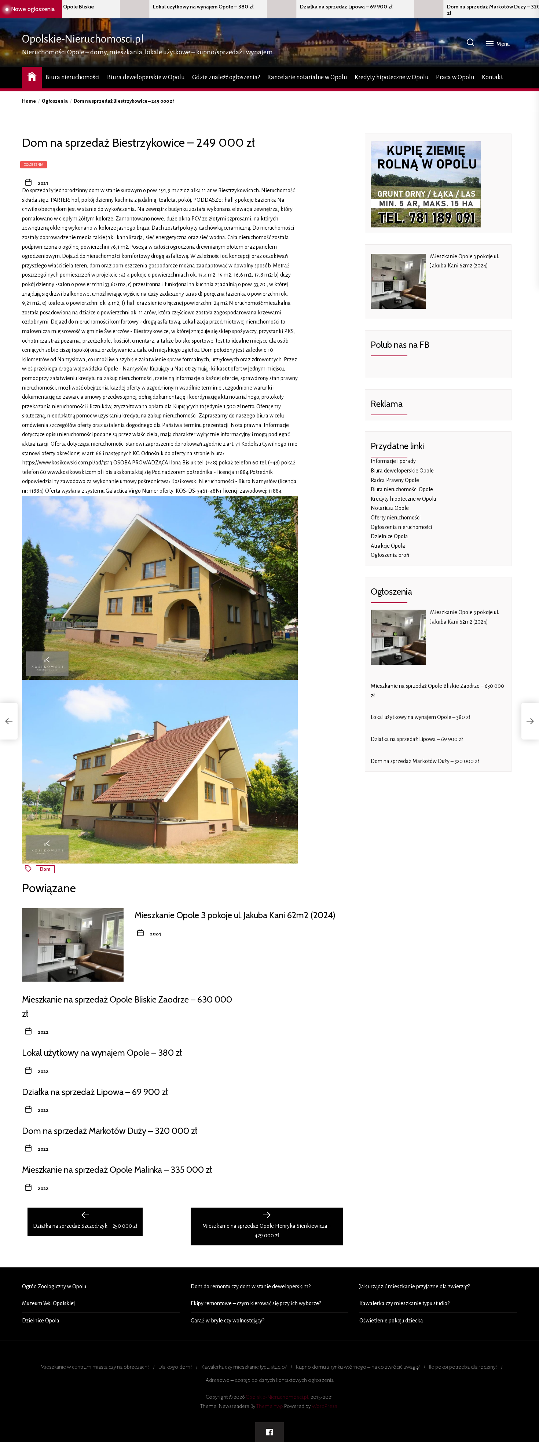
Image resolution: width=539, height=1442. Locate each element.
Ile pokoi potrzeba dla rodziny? (463, 1367)
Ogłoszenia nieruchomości (401, 527)
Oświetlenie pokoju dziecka (391, 1321)
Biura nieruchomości (72, 77)
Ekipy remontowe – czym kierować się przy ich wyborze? (256, 1303)
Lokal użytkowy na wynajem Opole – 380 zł (123, 7)
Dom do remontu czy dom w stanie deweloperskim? (251, 1286)
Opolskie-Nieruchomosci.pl (83, 39)
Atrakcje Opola (388, 546)
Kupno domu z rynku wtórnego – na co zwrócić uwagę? (358, 1367)
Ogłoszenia (33, 165)
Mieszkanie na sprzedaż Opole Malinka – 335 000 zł (117, 1169)
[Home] (32, 76)
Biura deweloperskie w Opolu (146, 77)
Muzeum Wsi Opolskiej (48, 1303)
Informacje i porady (393, 461)
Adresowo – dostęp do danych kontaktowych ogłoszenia (270, 1380)
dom (45, 869)
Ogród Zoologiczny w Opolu (54, 1286)
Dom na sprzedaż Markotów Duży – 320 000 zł (419, 10)
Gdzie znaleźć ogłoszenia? (226, 77)
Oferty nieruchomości (396, 518)
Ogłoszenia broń (390, 555)
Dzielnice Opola (389, 536)
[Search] (470, 43)
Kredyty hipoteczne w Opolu (392, 77)
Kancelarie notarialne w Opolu (307, 77)
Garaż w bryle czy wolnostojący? (227, 1321)
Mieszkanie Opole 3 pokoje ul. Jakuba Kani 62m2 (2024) (235, 915)
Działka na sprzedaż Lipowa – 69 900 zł (266, 7)
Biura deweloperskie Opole (402, 471)
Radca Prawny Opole (395, 480)
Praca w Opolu (455, 77)
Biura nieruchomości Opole (402, 489)
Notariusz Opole (390, 508)
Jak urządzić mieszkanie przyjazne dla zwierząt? (414, 1286)
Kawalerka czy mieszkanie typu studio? (404, 1303)
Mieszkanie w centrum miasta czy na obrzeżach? (94, 1367)
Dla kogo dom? (175, 1367)
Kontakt (492, 77)
